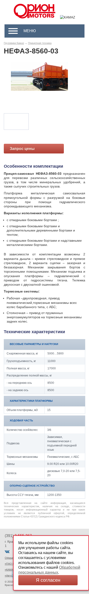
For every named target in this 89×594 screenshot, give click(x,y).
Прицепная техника (40, 43)
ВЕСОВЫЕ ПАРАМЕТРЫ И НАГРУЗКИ (34, 344)
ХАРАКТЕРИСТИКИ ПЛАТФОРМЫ (31, 400)
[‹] (10, 86)
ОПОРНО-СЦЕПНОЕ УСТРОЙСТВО (32, 485)
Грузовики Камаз (14, 43)
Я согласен (48, 580)
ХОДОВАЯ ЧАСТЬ (21, 420)
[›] (68, 86)
